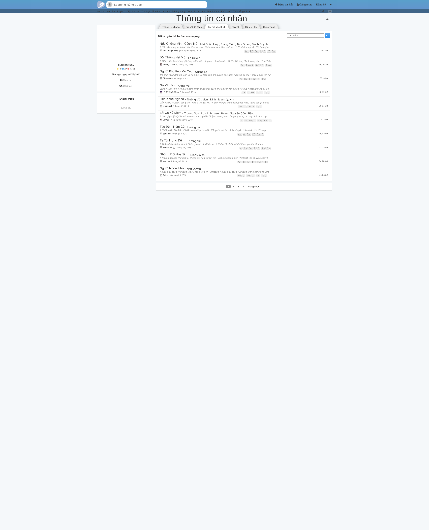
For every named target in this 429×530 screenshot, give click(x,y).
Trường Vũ (183, 85)
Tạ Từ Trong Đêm (172, 140)
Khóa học (226, 11)
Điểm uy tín (251, 27)
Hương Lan (194, 127)
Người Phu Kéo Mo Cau (176, 71)
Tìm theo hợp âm (161, 11)
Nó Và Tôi (166, 85)
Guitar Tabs (269, 27)
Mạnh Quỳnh (260, 44)
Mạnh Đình (209, 99)
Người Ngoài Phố (172, 168)
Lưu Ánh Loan (210, 113)
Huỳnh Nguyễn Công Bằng (238, 113)
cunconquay (126, 64)
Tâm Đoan (243, 44)
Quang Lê (201, 71)
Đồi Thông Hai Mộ (172, 57)
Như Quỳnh (197, 155)
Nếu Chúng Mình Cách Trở (178, 43)
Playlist (121, 11)
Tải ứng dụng (179, 11)
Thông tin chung (171, 27)
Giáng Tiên (228, 44)
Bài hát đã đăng (194, 27)
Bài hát (101, 11)
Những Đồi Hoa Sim (174, 154)
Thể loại (145, 11)
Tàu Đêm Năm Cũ (172, 126)
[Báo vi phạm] (327, 19)
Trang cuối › (254, 186)
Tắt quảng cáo (241, 11)
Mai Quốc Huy (209, 44)
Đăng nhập (306, 4)
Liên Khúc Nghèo (172, 99)
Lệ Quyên (194, 58)
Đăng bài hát (285, 4)
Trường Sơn (192, 113)
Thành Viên (213, 11)
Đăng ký (321, 4)
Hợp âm (111, 11)
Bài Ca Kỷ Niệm (170, 113)
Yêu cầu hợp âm (196, 11)
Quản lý (325, 11)
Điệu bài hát (133, 11)
